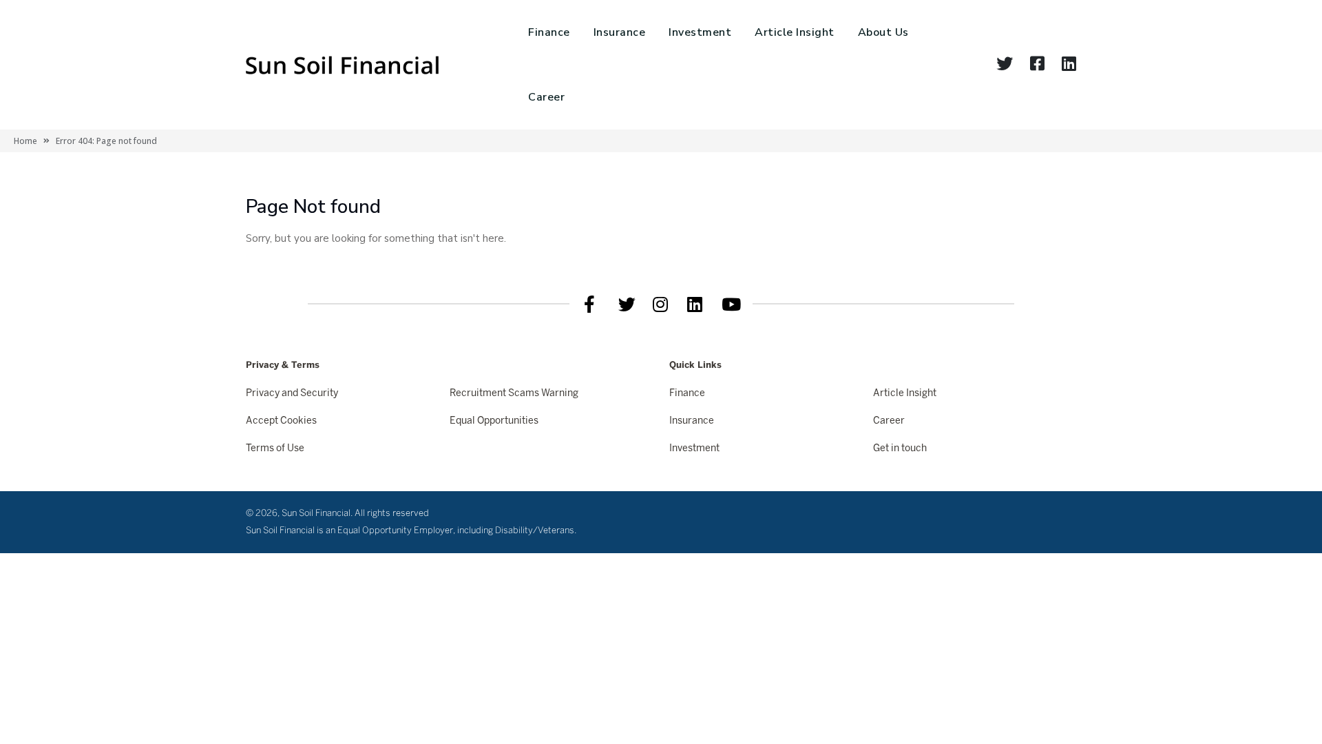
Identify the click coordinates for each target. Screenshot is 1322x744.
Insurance (620, 32)
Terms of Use (275, 448)
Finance (549, 32)
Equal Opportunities (494, 421)
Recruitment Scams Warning (514, 393)
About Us (883, 32)
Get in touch (900, 448)
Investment (700, 32)
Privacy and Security (292, 393)
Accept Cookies (281, 421)
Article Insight (795, 32)
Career (546, 97)
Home (25, 141)
